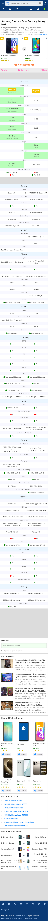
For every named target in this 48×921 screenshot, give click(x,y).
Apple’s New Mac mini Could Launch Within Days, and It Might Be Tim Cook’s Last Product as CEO (29, 703)
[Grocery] (44, 9)
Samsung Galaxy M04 (8, 55)
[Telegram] (33, 903)
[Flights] (17, 9)
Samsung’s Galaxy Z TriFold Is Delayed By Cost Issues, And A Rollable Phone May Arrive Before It (30, 675)
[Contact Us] (2, 903)
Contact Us (5, 918)
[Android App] (45, 903)
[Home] (3, 9)
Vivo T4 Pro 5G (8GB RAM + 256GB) (6, 781)
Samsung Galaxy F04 (39, 745)
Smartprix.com (20, 916)
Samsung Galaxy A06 (7, 745)
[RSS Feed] (39, 903)
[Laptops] (30, 9)
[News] (10, 9)
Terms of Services (31, 918)
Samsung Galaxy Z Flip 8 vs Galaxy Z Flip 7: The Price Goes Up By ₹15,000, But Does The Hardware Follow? (30, 689)
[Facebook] (9, 903)
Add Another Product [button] (24, 65)
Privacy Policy (17, 918)
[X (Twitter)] (15, 903)
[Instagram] (27, 903)
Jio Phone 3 (21, 745)
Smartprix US (5, 910)
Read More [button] (43, 34)
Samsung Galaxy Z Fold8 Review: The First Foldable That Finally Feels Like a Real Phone (30, 661)
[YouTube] (21, 903)
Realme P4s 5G (38, 781)
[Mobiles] (24, 9)
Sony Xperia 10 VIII (23, 781)
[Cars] (37, 9)
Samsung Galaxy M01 (32, 55)
